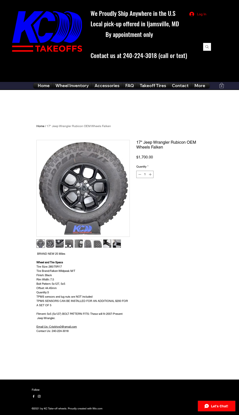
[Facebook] (33, 396)
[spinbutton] (145, 174)
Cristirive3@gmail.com (56, 326)
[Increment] (150, 174)
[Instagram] (39, 396)
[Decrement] (139, 174)
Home (40, 126)
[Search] (207, 47)
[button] (221, 85)
